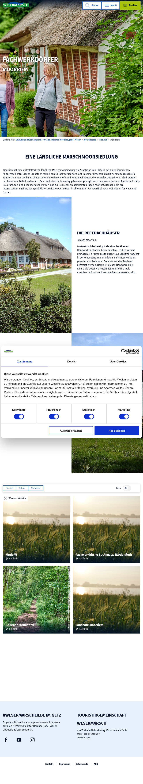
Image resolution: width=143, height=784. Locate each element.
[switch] (54, 416)
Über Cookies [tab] (118, 361)
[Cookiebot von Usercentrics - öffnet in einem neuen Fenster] (123, 351)
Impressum (64, 764)
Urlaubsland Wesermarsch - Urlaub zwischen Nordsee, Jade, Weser (48, 140)
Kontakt (49, 764)
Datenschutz (82, 764)
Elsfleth (103, 140)
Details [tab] (71, 361)
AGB (96, 764)
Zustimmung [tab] (25, 361)
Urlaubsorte (90, 140)
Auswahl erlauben (71, 430)
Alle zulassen (117, 430)
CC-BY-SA (69, 624)
